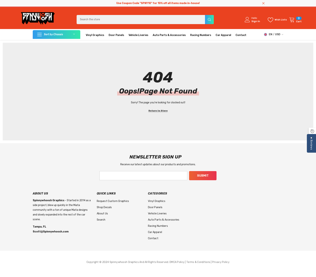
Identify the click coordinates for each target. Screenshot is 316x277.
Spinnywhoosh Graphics (124, 262)
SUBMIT (203, 175)
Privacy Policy (221, 262)
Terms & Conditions (198, 262)
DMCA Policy (177, 262)
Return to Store (158, 110)
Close (263, 3)
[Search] (145, 19)
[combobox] (141, 19)
